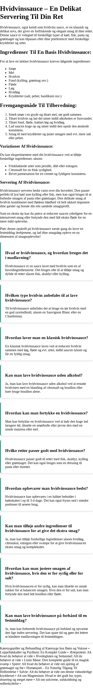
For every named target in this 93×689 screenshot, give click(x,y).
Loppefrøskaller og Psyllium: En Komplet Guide (33, 652)
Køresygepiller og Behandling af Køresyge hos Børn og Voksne (43, 648)
